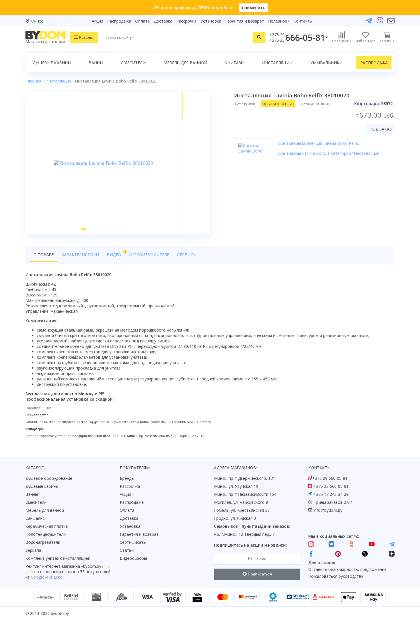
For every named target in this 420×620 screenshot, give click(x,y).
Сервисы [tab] (187, 254)
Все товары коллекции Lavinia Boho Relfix (318, 143)
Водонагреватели (42, 542)
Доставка (163, 21)
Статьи (127, 550)
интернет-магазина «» (72, 566)
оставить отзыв (278, 103)
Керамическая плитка (46, 526)
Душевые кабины (52, 62)
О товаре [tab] (43, 254)
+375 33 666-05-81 (331, 486)
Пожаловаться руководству (335, 576)
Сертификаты (133, 542)
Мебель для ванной (185, 62)
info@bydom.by (327, 510)
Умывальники (326, 62)
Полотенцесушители (45, 534)
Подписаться (259, 574)
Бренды (127, 478)
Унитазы (234, 62)
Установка (211, 21)
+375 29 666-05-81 (329, 478)
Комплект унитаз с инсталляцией (57, 558)
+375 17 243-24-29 (331, 494)
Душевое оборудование (48, 478)
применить (253, 7)
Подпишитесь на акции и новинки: (250, 545)
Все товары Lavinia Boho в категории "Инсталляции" (329, 153)
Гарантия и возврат (244, 21)
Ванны (96, 62)
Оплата (142, 21)
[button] (83, 229)
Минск (37, 21)
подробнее (221, 7)
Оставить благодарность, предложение (347, 569)
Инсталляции (277, 62)
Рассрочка (186, 21)
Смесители (133, 62)
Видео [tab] (116, 253)
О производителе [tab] (149, 254)
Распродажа (119, 21)
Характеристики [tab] (80, 254)
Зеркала (33, 550)
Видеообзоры (133, 558)
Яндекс (55, 577)
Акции (97, 21)
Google (37, 577)
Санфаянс (35, 518)
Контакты (303, 21)
